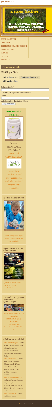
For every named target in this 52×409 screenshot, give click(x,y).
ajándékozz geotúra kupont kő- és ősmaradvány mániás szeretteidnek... (14, 238)
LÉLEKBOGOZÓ (7, 49)
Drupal (21, 404)
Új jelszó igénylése (10, 81)
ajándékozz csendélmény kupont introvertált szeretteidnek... (12, 285)
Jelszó (4, 95)
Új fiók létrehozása (10, 77)
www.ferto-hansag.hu (11, 342)
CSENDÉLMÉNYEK (8, 39)
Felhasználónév (7, 87)
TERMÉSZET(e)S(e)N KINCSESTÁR (14, 46)
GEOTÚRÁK (5, 42)
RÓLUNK (4, 53)
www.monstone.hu (10, 393)
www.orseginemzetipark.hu (13, 377)
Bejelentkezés (30, 77)
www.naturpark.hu (10, 359)
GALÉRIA (4, 56)
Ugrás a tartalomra (7, 1)
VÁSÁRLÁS (5, 60)
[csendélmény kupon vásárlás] (14, 280)
